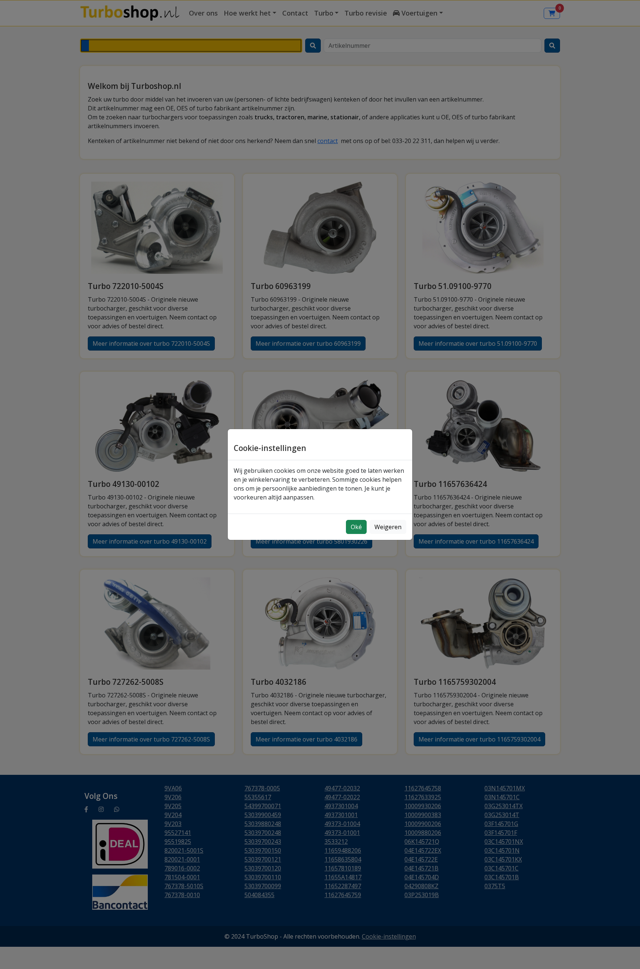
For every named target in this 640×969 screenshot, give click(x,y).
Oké (356, 527)
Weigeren (387, 527)
